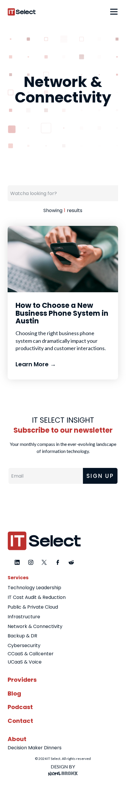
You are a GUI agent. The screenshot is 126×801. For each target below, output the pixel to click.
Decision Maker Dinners (35, 747)
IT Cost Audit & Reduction (37, 597)
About (17, 739)
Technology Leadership (34, 587)
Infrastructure (24, 616)
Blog (14, 693)
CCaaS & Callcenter (31, 653)
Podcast (20, 707)
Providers (22, 680)
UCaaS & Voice (25, 662)
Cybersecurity (24, 645)
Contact (20, 721)
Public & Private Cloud (33, 607)
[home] (22, 12)
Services (18, 577)
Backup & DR (22, 635)
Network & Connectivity (35, 626)
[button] (112, 11)
